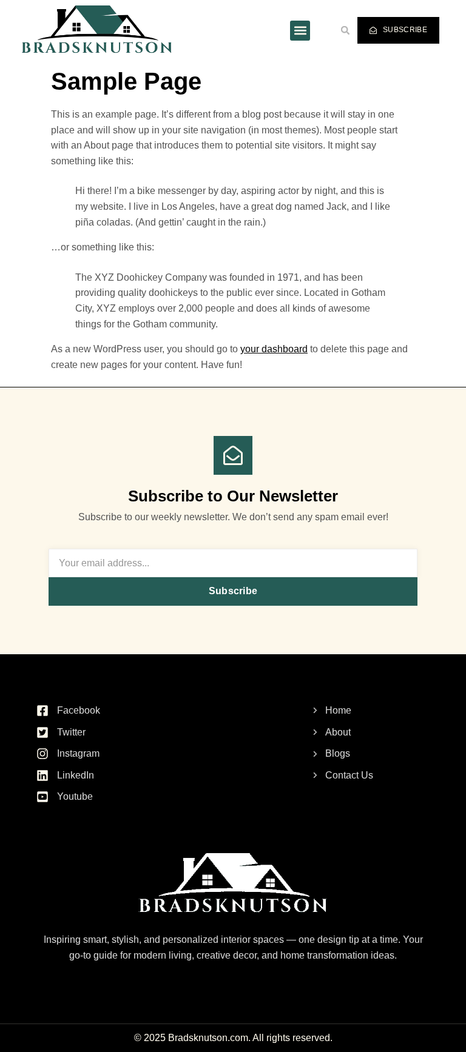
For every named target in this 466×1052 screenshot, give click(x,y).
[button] (300, 31)
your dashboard (274, 349)
